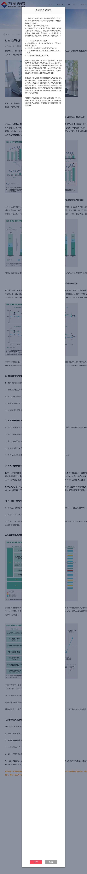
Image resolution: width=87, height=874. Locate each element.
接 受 (36, 862)
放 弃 (51, 862)
